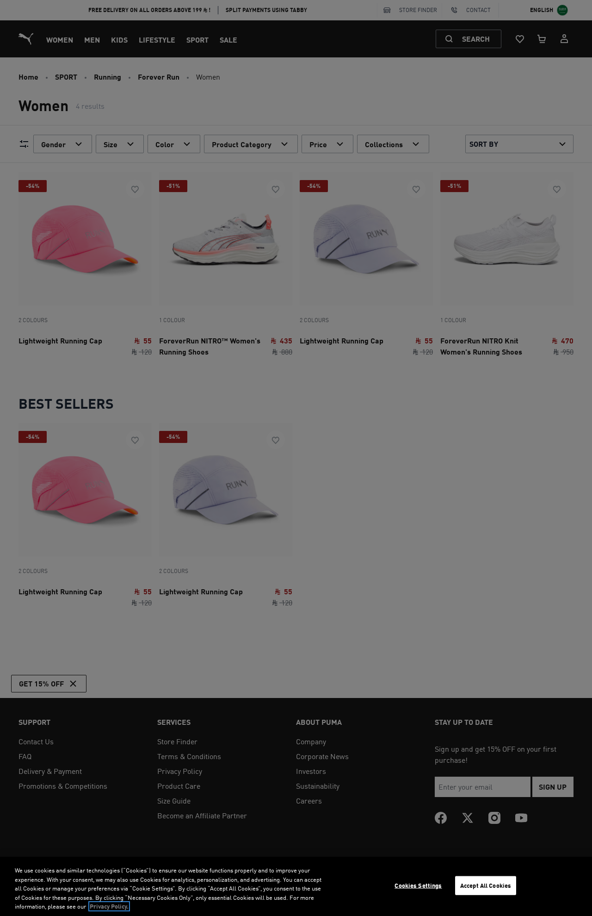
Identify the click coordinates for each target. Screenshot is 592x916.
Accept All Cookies (485, 885)
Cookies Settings (418, 885)
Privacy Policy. (109, 906)
